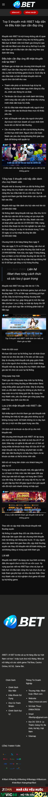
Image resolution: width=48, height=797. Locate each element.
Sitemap (32, 736)
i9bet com (16, 46)
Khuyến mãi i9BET (10, 36)
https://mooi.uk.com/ (38, 702)
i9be (43, 691)
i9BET (4, 655)
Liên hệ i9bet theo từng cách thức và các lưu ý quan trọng (24, 274)
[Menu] (3, 4)
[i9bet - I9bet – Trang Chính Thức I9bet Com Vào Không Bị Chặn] (24, 4)
